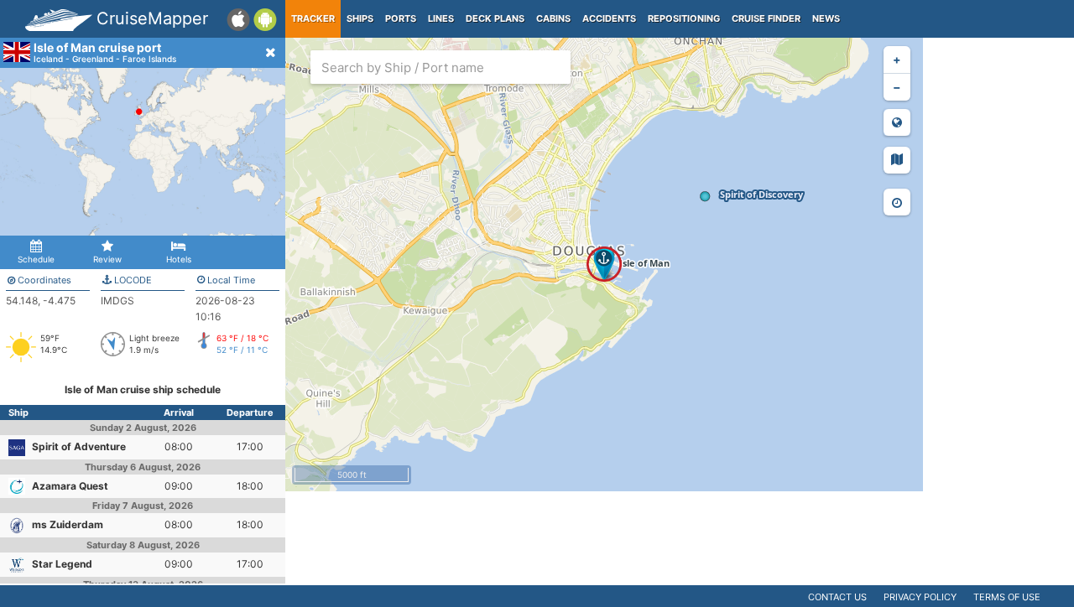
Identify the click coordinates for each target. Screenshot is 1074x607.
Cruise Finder (766, 18)
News (826, 18)
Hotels (178, 259)
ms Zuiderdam (67, 524)
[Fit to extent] (897, 122)
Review (107, 259)
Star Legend (62, 564)
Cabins (553, 18)
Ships (360, 18)
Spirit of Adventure (79, 446)
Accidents (609, 18)
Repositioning (684, 18)
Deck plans (495, 18)
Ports (400, 18)
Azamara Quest (70, 486)
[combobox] (440, 67)
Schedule (36, 259)
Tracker (313, 18)
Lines (441, 18)
